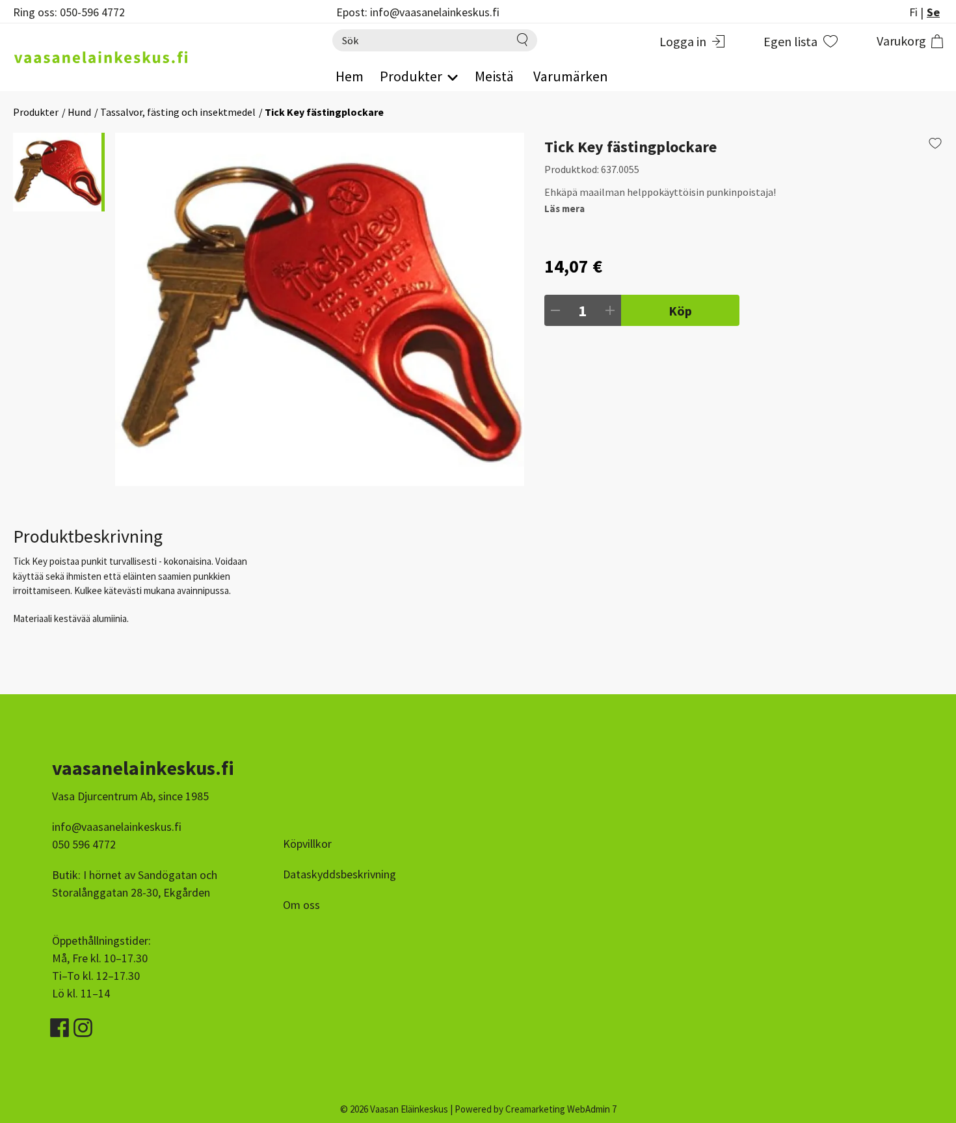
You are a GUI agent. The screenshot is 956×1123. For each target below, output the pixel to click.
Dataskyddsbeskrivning (339, 874)
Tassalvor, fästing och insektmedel (178, 111)
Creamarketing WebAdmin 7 (561, 1109)
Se (933, 12)
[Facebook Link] (60, 1023)
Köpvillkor (307, 843)
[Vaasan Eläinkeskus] (159, 57)
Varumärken (570, 76)
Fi (913, 12)
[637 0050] (320, 309)
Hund (79, 111)
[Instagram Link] (83, 1023)
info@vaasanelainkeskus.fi (116, 826)
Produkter (36, 111)
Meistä (494, 76)
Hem (350, 76)
